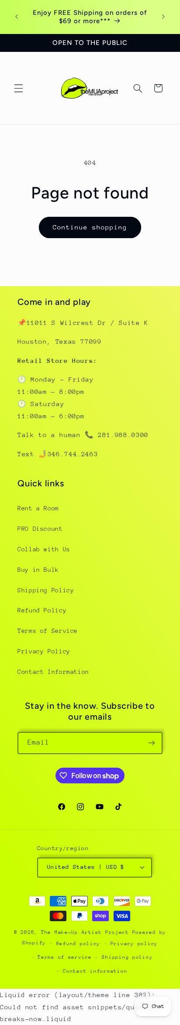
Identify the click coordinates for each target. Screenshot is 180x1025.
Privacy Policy (43, 651)
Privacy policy (134, 943)
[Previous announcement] (16, 17)
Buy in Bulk (38, 569)
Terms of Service (47, 630)
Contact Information (53, 671)
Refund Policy (41, 610)
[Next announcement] (163, 17)
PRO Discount (40, 528)
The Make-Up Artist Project (86, 932)
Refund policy (78, 943)
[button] (18, 88)
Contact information (95, 971)
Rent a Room (38, 508)
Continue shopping (90, 227)
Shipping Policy (45, 590)
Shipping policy (127, 957)
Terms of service (65, 957)
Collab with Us (43, 549)
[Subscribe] (152, 743)
